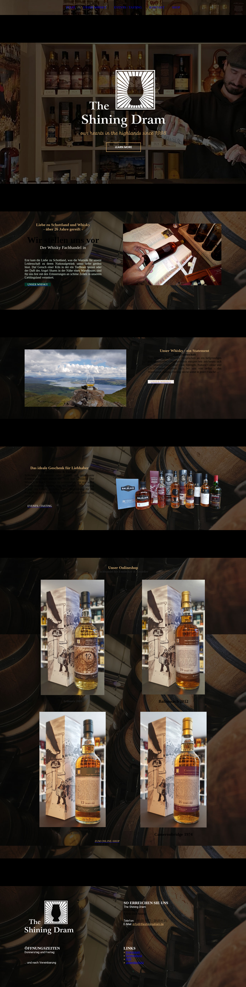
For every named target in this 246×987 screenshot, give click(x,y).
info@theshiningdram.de (148, 924)
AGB (128, 959)
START (71, 7)
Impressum (133, 952)
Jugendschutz (135, 962)
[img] (123, 105)
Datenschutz (134, 955)
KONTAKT (157, 7)
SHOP (176, 7)
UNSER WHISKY (95, 7)
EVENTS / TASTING (128, 7)
